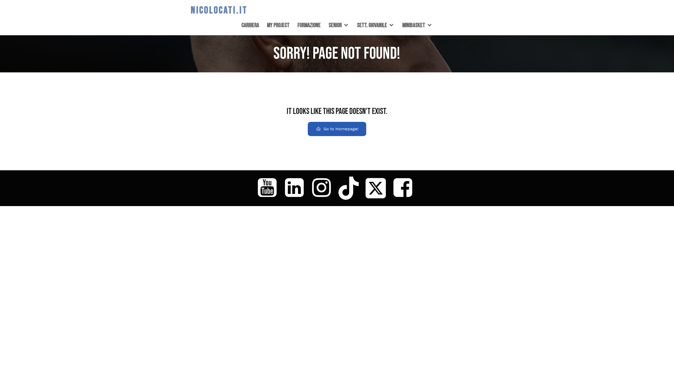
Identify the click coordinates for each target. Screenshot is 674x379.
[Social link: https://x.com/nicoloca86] (377, 188)
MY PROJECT (278, 25)
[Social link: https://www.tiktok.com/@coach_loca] (350, 188)
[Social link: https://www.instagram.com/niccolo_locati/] (323, 188)
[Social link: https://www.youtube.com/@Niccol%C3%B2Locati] (269, 188)
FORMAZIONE (309, 25)
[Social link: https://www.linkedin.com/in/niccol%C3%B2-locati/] (296, 188)
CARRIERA (250, 25)
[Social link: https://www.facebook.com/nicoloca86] (404, 188)
